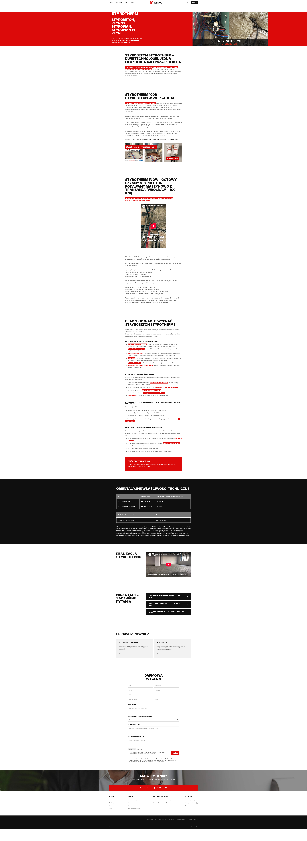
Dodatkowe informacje (136, 737)
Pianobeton (131, 803)
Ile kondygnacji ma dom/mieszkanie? (140, 716)
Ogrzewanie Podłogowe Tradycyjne (162, 800)
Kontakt (194, 2)
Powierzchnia (132, 704)
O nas (110, 2)
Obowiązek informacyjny (191, 803)
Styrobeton (131, 805)
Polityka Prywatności (190, 800)
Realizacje (119, 2)
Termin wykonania (134, 724)
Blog (126, 2)
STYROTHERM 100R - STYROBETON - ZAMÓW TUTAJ (160, 140)
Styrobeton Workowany (134, 808)
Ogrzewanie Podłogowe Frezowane (162, 803)
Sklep (132, 2)
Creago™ (196, 826)
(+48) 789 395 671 (160, 788)
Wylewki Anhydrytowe (134, 800)
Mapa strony (188, 805)
